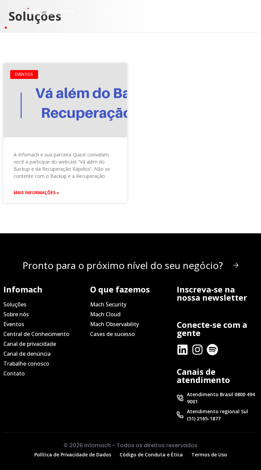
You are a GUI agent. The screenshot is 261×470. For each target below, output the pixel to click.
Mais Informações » (36, 193)
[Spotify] (212, 349)
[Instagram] (197, 349)
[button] (209, 11)
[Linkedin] (182, 349)
